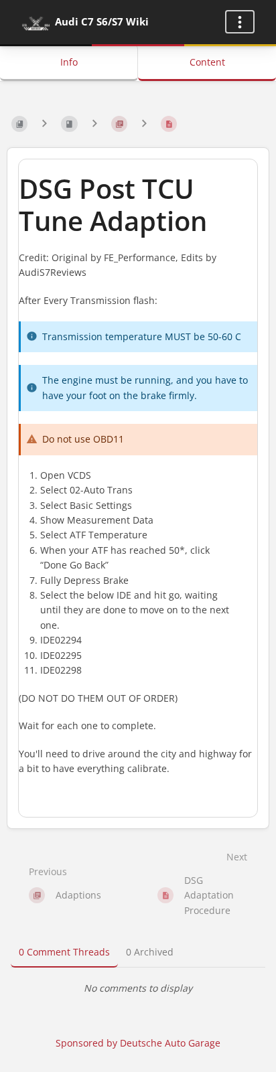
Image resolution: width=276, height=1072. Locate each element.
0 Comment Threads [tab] (64, 951)
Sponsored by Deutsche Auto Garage (138, 1043)
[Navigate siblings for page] (144, 124)
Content (207, 62)
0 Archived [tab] (150, 951)
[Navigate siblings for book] (44, 124)
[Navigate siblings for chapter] (94, 124)
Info (69, 62)
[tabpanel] (138, 988)
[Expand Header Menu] (240, 21)
